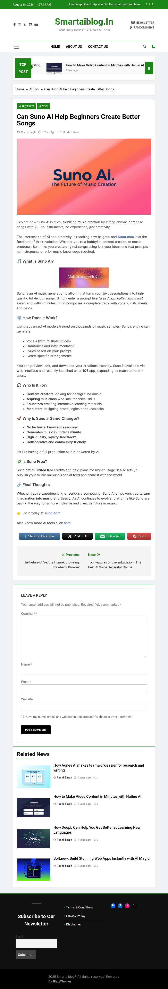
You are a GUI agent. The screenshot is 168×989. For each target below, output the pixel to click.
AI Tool (43, 106)
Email (26, 682)
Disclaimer (73, 924)
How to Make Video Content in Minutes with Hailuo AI (95, 65)
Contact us (98, 47)
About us (74, 47)
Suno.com (126, 237)
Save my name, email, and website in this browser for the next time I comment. (79, 717)
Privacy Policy (75, 916)
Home (55, 47)
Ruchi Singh (28, 132)
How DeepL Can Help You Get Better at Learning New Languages (104, 4)
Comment (29, 614)
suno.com (52, 513)
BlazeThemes (62, 981)
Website (27, 699)
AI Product (26, 106)
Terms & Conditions (79, 907)
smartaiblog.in (84, 21)
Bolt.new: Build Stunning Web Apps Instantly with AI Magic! (101, 858)
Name (26, 664)
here (67, 523)
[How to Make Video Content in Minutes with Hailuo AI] (44, 70)
